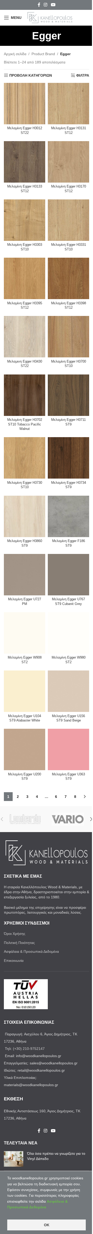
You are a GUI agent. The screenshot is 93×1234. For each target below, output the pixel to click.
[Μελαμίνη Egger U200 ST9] (24, 749)
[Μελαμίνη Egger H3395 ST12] (24, 278)
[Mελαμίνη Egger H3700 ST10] (68, 336)
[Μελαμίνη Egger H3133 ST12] (24, 162)
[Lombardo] (25, 819)
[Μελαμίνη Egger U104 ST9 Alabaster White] (24, 691)
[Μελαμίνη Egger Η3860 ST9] (24, 516)
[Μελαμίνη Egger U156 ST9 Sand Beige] (68, 691)
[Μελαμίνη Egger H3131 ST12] (68, 103)
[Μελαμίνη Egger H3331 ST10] (68, 220)
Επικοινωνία (14, 960)
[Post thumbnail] (13, 1159)
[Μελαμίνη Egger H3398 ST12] (68, 278)
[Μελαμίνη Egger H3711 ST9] (68, 395)
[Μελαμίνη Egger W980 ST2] (68, 633)
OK (46, 1225)
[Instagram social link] (45, 5)
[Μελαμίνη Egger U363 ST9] (68, 749)
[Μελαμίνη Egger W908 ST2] (24, 633)
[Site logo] (50, 17)
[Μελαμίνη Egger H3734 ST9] (68, 458)
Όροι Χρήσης (14, 934)
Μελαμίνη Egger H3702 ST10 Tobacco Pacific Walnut (24, 424)
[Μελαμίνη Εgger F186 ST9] (68, 516)
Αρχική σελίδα (15, 54)
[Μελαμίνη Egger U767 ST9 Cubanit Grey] (68, 574)
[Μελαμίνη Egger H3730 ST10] (24, 458)
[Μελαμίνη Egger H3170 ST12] (68, 162)
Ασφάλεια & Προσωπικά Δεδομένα (31, 951)
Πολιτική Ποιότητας (19, 943)
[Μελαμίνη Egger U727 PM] (24, 574)
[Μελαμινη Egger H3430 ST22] (24, 336)
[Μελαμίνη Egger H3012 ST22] (24, 103)
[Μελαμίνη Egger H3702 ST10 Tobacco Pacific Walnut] (24, 395)
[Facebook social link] (39, 5)
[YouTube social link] (53, 5)
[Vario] (68, 819)
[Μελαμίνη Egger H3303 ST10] (24, 220)
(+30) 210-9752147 (29, 1049)
